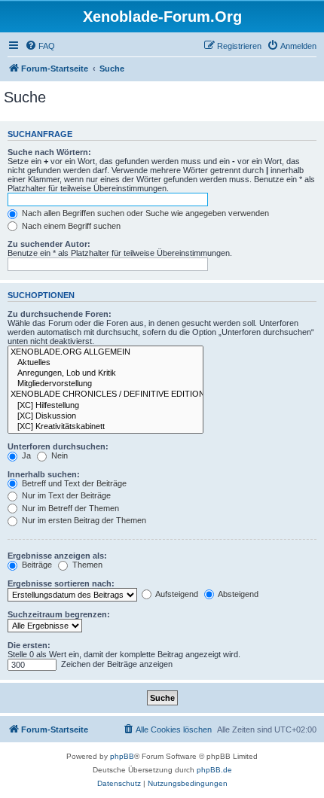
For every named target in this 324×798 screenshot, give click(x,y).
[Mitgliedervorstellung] (105, 384)
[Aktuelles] (105, 363)
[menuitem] (40, 46)
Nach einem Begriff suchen (70, 225)
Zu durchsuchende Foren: (60, 313)
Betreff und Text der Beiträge (73, 483)
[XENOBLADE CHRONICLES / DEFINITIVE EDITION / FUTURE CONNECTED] (105, 394)
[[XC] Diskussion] (105, 416)
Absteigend (237, 593)
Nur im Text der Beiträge (65, 495)
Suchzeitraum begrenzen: (59, 614)
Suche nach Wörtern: (49, 152)
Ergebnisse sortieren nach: (61, 583)
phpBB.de (214, 770)
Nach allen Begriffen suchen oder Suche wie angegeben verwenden (144, 213)
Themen (86, 564)
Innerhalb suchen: (44, 474)
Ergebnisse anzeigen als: (57, 555)
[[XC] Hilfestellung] (105, 406)
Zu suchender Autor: (49, 243)
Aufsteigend (176, 593)
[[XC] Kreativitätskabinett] (105, 427)
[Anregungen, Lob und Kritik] (105, 373)
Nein (58, 455)
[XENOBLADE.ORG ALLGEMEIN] (105, 352)
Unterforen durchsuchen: (58, 446)
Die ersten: (29, 645)
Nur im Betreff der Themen (69, 508)
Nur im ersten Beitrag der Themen (83, 520)
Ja (25, 455)
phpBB (122, 756)
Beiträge (36, 564)
